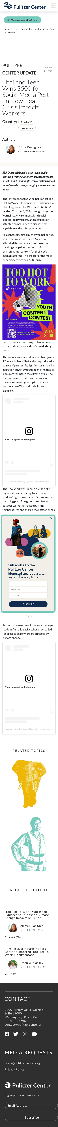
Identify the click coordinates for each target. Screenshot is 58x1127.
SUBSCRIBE (28, 604)
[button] (28, 569)
